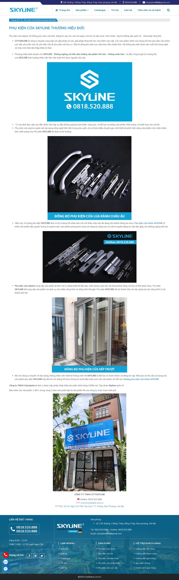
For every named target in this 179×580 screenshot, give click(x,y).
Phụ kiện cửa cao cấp (108, 568)
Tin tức (115, 10)
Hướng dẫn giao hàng (146, 558)
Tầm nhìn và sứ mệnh (149, 10)
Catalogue (65, 558)
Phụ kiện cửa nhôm (107, 549)
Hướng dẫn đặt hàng (145, 549)
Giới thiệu (65, 549)
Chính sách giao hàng (146, 568)
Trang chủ (64, 10)
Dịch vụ (64, 553)
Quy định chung (143, 563)
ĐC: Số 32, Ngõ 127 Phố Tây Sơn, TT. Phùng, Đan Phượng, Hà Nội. (92, 506)
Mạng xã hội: (16, 555)
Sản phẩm (81, 10)
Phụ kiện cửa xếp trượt (108, 558)
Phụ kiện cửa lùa (105, 553)
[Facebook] (29, 556)
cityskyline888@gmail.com (158, 2)
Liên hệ (128, 10)
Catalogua (100, 10)
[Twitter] (41, 556)
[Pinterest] (35, 556)
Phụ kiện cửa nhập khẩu (109, 563)
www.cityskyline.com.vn (92, 502)
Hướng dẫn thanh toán (146, 553)
